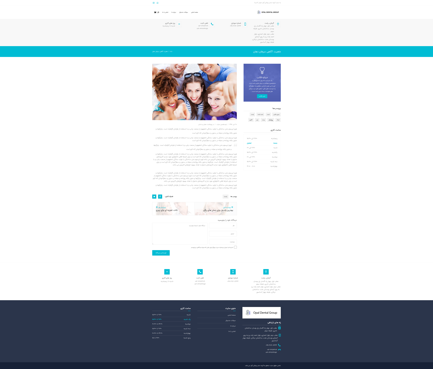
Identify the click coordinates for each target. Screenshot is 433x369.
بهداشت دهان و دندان (205, 124)
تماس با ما (165, 12)
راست (225, 196)
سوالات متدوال (183, 12)
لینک (278, 120)
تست (268, 114)
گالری (251, 120)
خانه (171, 51)
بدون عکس (276, 114)
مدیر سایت (219, 124)
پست (263, 120)
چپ (257, 120)
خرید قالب (262, 96)
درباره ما (174, 12)
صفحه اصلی (194, 12)
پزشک (271, 119)
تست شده (260, 114)
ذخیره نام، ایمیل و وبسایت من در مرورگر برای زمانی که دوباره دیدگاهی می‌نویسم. (212, 247)
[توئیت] (154, 197)
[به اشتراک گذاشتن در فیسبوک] (160, 197)
